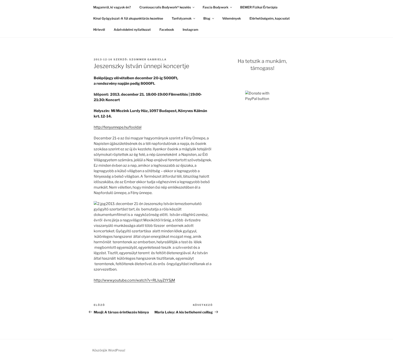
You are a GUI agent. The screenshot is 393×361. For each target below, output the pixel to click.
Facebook (166, 29)
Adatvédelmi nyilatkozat (132, 29)
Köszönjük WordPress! (108, 350)
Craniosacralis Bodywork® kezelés (165, 7)
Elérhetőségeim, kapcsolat (269, 18)
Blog (206, 18)
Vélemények (231, 18)
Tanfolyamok (181, 18)
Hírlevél (99, 29)
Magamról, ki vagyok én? (112, 7)
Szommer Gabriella (148, 59)
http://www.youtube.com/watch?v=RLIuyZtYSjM (134, 280)
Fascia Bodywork (215, 7)
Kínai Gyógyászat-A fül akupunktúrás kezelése (128, 18)
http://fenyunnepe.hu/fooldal (117, 127)
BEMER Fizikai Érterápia (258, 7)
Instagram (190, 29)
